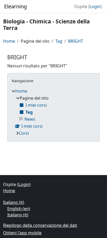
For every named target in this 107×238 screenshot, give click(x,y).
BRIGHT (75, 41)
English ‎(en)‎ (18, 208)
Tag (58, 41)
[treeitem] (53, 112)
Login (95, 6)
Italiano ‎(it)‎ (13, 202)
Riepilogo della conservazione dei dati (40, 225)
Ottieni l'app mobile (22, 233)
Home (9, 41)
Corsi (24, 133)
